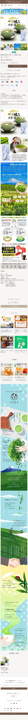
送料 (4, 62)
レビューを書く (14, 306)
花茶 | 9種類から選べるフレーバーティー (21, 377)
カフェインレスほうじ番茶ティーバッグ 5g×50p (7, 377)
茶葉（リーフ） (7, 57)
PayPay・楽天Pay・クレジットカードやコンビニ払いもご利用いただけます (14, 1)
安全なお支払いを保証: (5, 79)
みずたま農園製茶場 (8, 5)
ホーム (8, 8)
